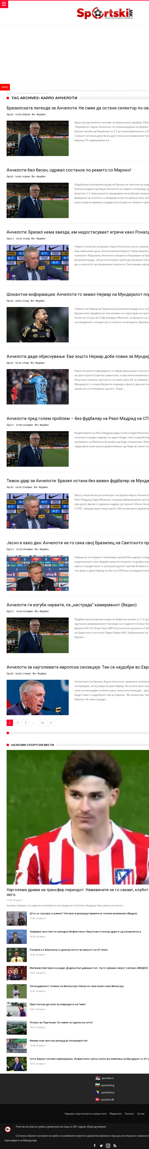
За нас (141, 1113)
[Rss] (115, 1146)
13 (42, 722)
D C (12, 238)
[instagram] (108, 1146)
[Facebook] (94, 1146)
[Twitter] (101, 1146)
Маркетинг (116, 1113)
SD (11, 114)
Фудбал (41, 114)
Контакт (129, 1113)
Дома (9, 93)
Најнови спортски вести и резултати (86, 1113)
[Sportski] (105, 4)
